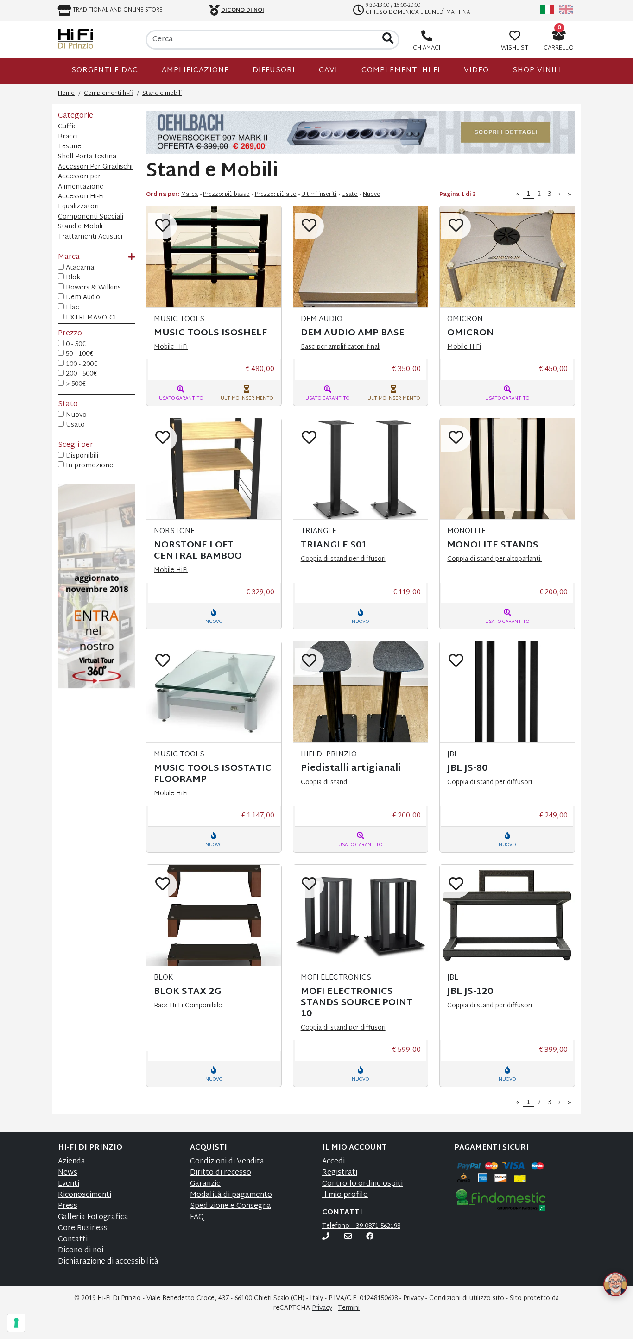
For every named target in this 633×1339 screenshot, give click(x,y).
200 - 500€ (80, 374)
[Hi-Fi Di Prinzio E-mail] (348, 1237)
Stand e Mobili (80, 226)
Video (476, 70)
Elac (71, 308)
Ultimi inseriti (318, 194)
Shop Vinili (537, 70)
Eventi (68, 1184)
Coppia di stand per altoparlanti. (494, 559)
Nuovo (75, 415)
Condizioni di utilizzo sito (466, 1298)
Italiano (547, 9)
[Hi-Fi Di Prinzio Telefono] (325, 1237)
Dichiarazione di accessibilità (108, 1262)
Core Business (83, 1228)
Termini (349, 1308)
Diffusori (274, 70)
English (566, 9)
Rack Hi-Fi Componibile (188, 1006)
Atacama (79, 268)
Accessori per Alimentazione (80, 181)
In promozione (88, 466)
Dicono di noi (80, 1250)
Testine (69, 146)
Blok (72, 278)
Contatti (73, 1239)
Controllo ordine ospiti (362, 1184)
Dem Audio (82, 298)
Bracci (68, 137)
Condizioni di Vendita (227, 1162)
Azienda (71, 1162)
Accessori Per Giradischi (95, 167)
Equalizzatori (78, 207)
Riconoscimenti (84, 1195)
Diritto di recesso (220, 1173)
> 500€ (75, 384)
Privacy (413, 1298)
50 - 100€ (78, 354)
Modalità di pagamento (231, 1195)
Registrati (339, 1173)
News (67, 1173)
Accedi (333, 1162)
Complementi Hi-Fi (400, 70)
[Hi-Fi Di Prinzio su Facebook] (369, 1237)
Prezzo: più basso (226, 194)
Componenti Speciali (90, 217)
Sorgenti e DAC (104, 70)
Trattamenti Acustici (90, 237)
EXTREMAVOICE (91, 318)
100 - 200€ (80, 364)
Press (67, 1206)
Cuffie (67, 126)
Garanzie (205, 1184)
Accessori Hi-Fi (81, 196)
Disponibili (81, 456)
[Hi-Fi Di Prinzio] (75, 39)
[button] (604, 1273)
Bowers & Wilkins (92, 288)
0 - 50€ (75, 344)
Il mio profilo (345, 1195)
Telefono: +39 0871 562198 (361, 1226)
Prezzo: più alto (276, 194)
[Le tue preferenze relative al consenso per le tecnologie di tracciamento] (16, 1323)
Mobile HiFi (171, 347)
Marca (189, 194)
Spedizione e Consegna (230, 1206)
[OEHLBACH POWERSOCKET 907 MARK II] (360, 132)
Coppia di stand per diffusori (343, 559)
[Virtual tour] (96, 622)
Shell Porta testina (87, 157)
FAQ (197, 1217)
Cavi (328, 70)
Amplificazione (195, 70)
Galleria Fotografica (93, 1217)
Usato (74, 425)
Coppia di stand (324, 782)
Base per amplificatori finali (340, 347)
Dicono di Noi (242, 10)
